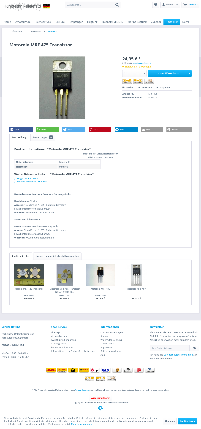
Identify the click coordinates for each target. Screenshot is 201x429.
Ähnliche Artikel (20, 256)
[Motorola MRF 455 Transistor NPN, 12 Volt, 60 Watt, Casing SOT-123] (64, 275)
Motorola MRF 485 (100, 288)
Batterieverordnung (110, 351)
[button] (21, 129)
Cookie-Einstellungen (111, 332)
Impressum (106, 347)
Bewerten (146, 87)
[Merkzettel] (155, 5)
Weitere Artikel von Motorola (31, 181)
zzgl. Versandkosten (142, 63)
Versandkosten (59, 336)
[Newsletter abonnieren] (194, 348)
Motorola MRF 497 (136, 288)
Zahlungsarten (58, 343)
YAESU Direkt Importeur (63, 339)
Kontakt (104, 336)
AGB (102, 354)
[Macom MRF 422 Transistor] (29, 275)
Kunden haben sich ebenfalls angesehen (57, 256)
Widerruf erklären (100, 397)
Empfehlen (165, 87)
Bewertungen (42, 137)
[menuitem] (92, 5)
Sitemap (55, 332)
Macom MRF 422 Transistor (29, 288)
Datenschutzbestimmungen (178, 354)
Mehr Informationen (81, 424)
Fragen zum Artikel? (27, 178)
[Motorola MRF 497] (136, 275)
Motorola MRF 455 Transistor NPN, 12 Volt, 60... (65, 290)
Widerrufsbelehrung (111, 339)
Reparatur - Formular (62, 347)
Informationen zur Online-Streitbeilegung (73, 351)
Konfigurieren (187, 421)
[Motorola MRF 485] (100, 275)
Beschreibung (19, 137)
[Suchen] (117, 5)
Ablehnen (170, 421)
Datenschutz (107, 343)
